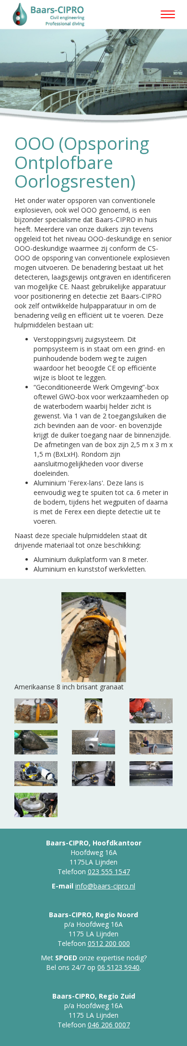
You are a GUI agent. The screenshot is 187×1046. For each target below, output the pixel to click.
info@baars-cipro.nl (105, 885)
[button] (40, 642)
